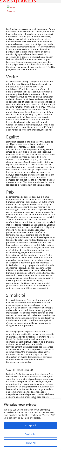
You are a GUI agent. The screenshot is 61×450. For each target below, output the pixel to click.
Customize (30, 434)
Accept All (30, 425)
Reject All (31, 442)
